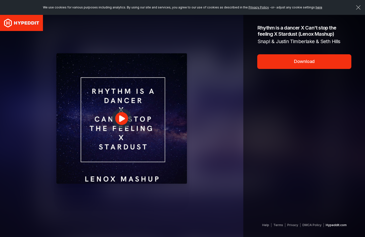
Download (304, 61)
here (319, 7)
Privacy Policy (259, 7)
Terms (278, 225)
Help (265, 225)
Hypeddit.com (336, 225)
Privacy (292, 225)
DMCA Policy (312, 225)
